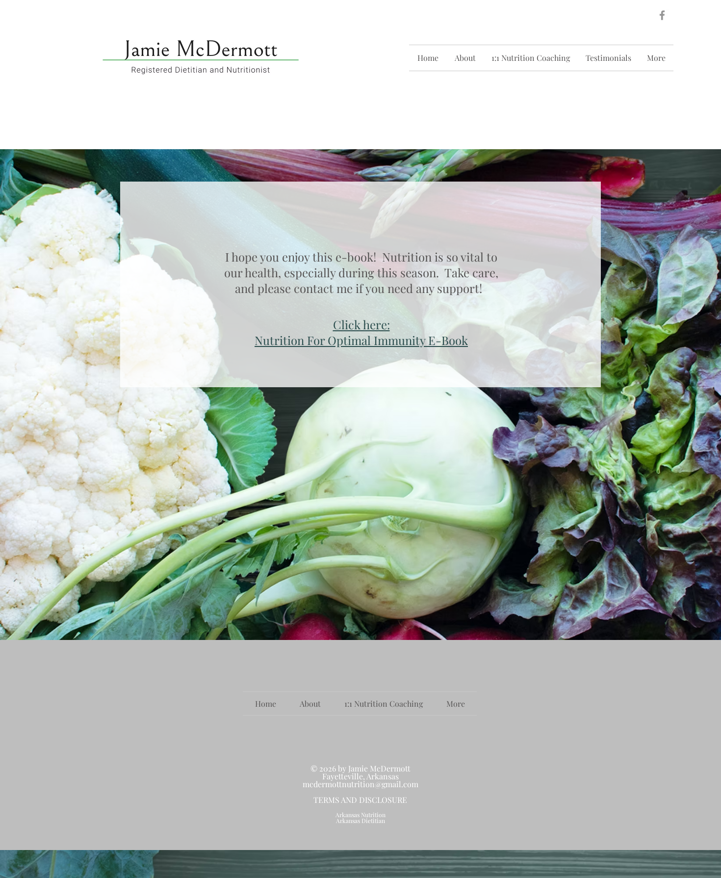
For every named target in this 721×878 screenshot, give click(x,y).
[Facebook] (662, 15)
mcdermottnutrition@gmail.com (360, 784)
